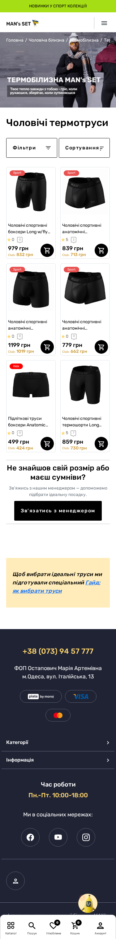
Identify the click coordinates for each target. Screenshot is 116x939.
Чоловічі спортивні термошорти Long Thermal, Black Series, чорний (83, 422)
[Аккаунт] (101, 925)
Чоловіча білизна (46, 40)
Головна (15, 40)
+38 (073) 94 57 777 (58, 651)
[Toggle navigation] (102, 23)
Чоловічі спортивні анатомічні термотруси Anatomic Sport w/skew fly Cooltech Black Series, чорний (84, 325)
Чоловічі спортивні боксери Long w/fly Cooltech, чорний (28, 229)
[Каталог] (10, 925)
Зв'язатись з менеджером (58, 511)
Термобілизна (84, 40)
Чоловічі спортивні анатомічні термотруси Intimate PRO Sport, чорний (29, 325)
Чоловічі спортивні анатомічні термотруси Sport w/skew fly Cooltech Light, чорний (82, 229)
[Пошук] (32, 925)
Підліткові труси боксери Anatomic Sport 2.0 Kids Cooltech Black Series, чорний (30, 422)
